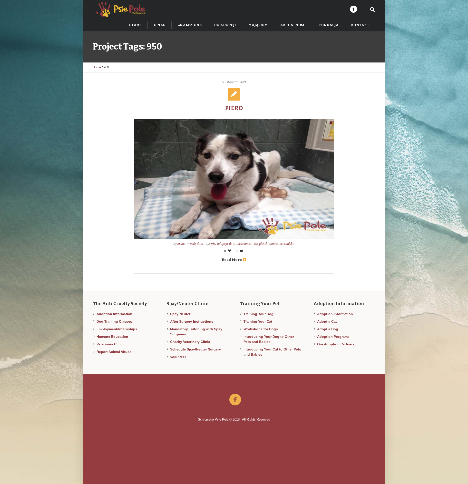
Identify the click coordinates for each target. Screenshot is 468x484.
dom (232, 244)
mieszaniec (243, 244)
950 (213, 244)
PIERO (234, 108)
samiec (273, 244)
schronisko (287, 244)
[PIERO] (234, 179)
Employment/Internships (117, 329)
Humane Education (112, 337)
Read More (232, 259)
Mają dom (196, 244)
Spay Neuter (180, 314)
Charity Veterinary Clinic (190, 342)
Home (97, 67)
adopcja (222, 244)
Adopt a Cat (327, 321)
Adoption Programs (333, 337)
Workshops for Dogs (261, 329)
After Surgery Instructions (191, 321)
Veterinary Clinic (110, 344)
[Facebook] (353, 9)
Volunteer (178, 357)
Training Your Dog (258, 314)
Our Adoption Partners (335, 344)
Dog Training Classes (114, 321)
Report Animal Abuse (114, 352)
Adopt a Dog (327, 329)
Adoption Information (114, 314)
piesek (263, 244)
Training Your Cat (258, 321)
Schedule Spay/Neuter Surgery (195, 349)
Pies (255, 244)
